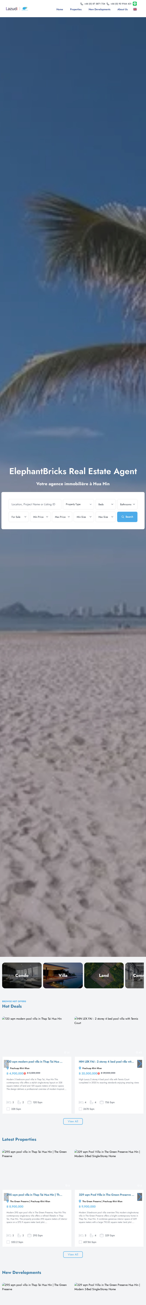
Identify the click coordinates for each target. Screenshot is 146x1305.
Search (129, 516)
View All (73, 1121)
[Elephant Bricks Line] (135, 3)
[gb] (136, 9)
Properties (76, 9)
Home (59, 9)
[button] (139, 1064)
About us (123, 9)
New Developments (99, 9)
